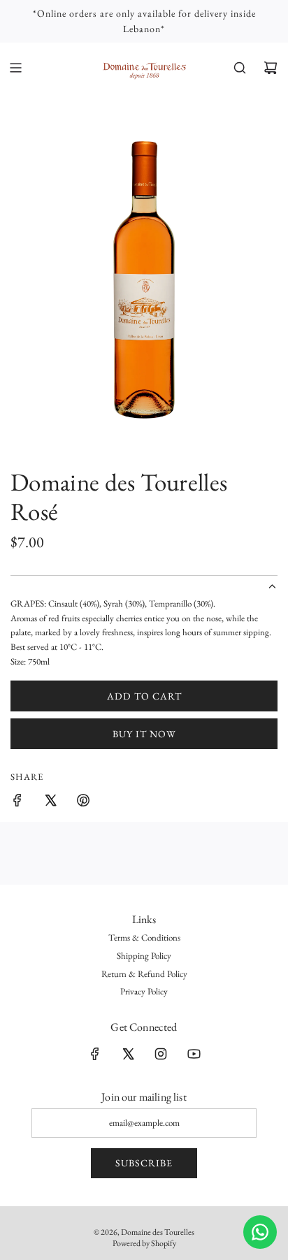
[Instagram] (160, 1053)
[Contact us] (260, 1232)
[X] (128, 1053)
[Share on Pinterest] (83, 802)
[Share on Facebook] (17, 802)
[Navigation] (15, 67)
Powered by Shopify (144, 1243)
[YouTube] (193, 1053)
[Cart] (270, 67)
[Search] (239, 67)
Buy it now (144, 733)
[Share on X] (50, 802)
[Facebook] (95, 1053)
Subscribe (144, 1163)
